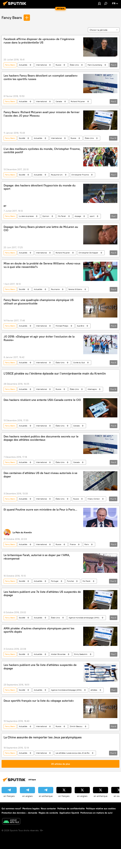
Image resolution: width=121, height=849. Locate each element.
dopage (78, 216)
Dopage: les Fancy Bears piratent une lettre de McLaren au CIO (41, 228)
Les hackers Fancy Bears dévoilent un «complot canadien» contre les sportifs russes (41, 77)
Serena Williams (75, 289)
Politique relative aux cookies (101, 808)
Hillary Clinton (94, 499)
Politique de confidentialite (71, 808)
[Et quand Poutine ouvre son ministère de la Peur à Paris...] (100, 517)
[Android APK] (11, 821)
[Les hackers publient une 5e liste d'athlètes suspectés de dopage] (100, 672)
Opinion (45, 216)
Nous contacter (48, 808)
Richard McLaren (78, 101)
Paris (86, 544)
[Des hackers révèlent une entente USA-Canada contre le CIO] (100, 407)
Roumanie (55, 289)
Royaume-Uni (57, 174)
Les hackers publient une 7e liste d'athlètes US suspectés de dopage (42, 593)
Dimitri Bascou (76, 726)
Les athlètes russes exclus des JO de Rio (72, 753)
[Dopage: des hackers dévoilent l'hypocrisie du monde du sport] (100, 193)
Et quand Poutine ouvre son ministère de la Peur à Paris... (40, 509)
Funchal (70, 581)
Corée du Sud (79, 362)
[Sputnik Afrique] (15, 6)
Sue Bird (80, 326)
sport (92, 216)
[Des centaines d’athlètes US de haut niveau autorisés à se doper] (100, 481)
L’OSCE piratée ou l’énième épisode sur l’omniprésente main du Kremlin (55, 373)
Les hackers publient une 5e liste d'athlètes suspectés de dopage (40, 666)
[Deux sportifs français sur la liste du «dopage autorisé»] (100, 708)
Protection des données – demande (19, 812)
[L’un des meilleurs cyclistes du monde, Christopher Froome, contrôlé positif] (100, 156)
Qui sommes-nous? (11, 808)
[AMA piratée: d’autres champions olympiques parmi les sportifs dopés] (100, 636)
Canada (59, 101)
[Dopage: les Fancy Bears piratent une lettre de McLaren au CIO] (100, 234)
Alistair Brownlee (58, 654)
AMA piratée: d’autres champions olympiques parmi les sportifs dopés (39, 630)
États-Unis (74, 65)
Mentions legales (31, 808)
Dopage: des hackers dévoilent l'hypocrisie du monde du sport (39, 187)
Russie (58, 65)
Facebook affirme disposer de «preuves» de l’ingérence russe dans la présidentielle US (39, 40)
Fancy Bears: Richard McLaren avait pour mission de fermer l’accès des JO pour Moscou (42, 113)
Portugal (54, 581)
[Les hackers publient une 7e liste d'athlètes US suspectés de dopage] (100, 599)
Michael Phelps (62, 326)
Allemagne (92, 389)
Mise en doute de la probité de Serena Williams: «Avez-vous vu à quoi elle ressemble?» (42, 265)
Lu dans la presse (26, 216)
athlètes (94, 690)
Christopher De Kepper (88, 252)
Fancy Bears (12, 17)
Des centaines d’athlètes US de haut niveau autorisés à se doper (40, 474)
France (73, 544)
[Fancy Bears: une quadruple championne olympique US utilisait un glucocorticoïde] (100, 308)
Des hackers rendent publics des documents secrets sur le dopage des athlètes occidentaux (41, 438)
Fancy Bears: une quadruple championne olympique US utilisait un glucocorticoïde (39, 301)
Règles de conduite (48, 812)
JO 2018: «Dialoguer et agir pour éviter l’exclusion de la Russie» (39, 338)
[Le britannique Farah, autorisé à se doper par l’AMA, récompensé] (100, 563)
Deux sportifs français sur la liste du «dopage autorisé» (39, 700)
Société (22, 138)
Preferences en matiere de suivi (96, 812)
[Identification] (99, 3)
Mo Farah (62, 216)
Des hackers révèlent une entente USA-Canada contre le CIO (42, 400)
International (41, 65)
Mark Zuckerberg (95, 65)
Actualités (23, 65)
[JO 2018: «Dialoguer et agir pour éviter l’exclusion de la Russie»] (100, 344)
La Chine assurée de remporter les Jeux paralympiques (43, 737)
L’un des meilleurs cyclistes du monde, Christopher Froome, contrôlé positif (42, 150)
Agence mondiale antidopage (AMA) (84, 617)
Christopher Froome (80, 174)
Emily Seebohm (80, 654)
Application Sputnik (69, 812)
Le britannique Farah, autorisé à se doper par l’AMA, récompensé (37, 556)
